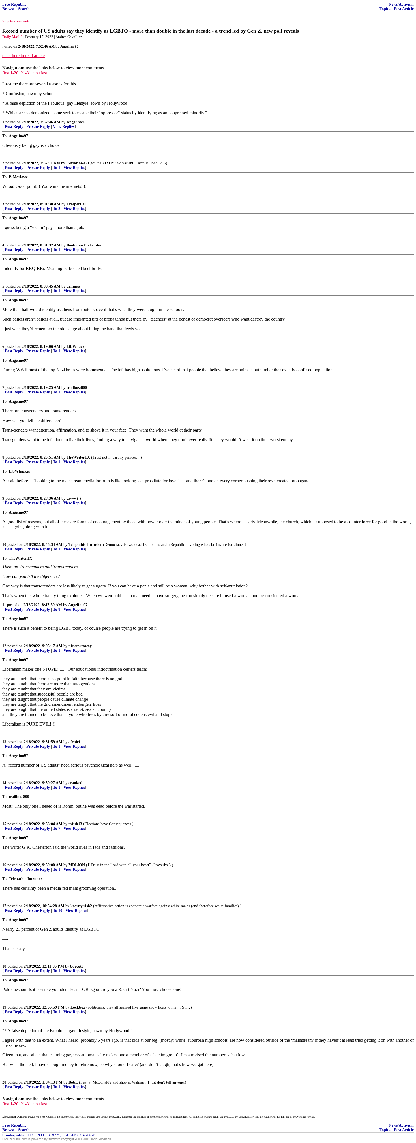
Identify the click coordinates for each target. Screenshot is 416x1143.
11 (4, 605)
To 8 (56, 609)
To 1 (56, 168)
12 (4, 646)
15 (4, 824)
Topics (384, 9)
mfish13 (75, 824)
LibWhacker (77, 346)
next (36, 72)
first (5, 72)
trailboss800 (77, 387)
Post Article (404, 9)
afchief (74, 742)
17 (4, 906)
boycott (76, 966)
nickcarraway (80, 646)
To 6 (56, 503)
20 (4, 1082)
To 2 (56, 209)
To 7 (56, 828)
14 (4, 783)
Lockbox (77, 1007)
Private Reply (38, 127)
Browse (8, 9)
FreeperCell (77, 204)
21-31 (26, 72)
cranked (75, 783)
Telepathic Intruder (85, 544)
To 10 (57, 910)
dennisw (73, 286)
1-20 (14, 72)
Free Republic (14, 4)
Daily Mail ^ (12, 37)
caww (71, 498)
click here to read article (23, 55)
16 (4, 865)
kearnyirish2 (81, 906)
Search (24, 9)
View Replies (63, 127)
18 (4, 966)
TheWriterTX (78, 457)
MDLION (76, 865)
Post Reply (14, 127)
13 (4, 742)
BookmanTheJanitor (84, 245)
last (44, 72)
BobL (73, 1082)
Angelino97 (76, 122)
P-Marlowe (75, 163)
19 (4, 1007)
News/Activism (401, 4)
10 (4, 544)
